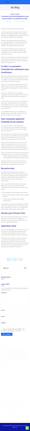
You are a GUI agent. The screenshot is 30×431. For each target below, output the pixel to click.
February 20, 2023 (19, 21)
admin (10, 21)
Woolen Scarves (5, 388)
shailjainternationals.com (9, 413)
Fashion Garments (6, 393)
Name (3, 310)
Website (3, 322)
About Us (3, 370)
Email (3, 316)
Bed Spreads (4, 390)
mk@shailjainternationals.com (11, 410)
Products (3, 373)
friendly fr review (15, 14)
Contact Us (4, 375)
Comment (4, 292)
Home (2, 367)
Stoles (2, 382)
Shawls (3, 385)
